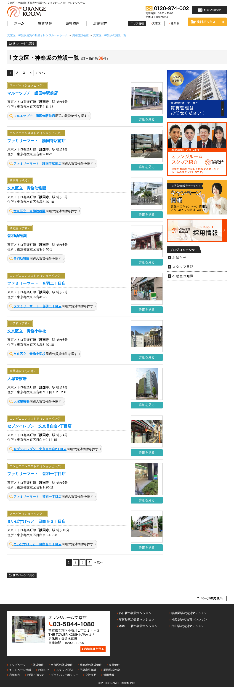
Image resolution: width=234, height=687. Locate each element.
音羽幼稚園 (17, 235)
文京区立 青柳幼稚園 (26, 188)
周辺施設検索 (111, 670)
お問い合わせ (35, 675)
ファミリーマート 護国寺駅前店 (36, 140)
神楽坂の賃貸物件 (91, 664)
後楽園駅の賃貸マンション (189, 613)
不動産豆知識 (183, 276)
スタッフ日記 (183, 267)
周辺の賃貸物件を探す (50, 116)
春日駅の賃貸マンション (135, 613)
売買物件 (114, 664)
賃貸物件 (38, 664)
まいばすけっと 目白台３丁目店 (36, 521)
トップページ (17, 664)
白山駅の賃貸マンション (187, 626)
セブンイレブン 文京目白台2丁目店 (39, 426)
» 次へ (40, 73)
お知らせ (179, 257)
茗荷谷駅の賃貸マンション (136, 619)
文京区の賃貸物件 (62, 664)
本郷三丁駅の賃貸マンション (138, 626)
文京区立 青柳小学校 (26, 331)
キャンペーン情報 (20, 670)
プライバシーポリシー (64, 675)
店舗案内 (14, 675)
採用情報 (108, 675)
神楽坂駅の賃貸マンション (189, 619)
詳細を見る (147, 119)
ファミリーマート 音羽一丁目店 (36, 473)
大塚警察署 (17, 378)
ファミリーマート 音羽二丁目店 (36, 283)
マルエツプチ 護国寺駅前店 (32, 93)
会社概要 (90, 675)
